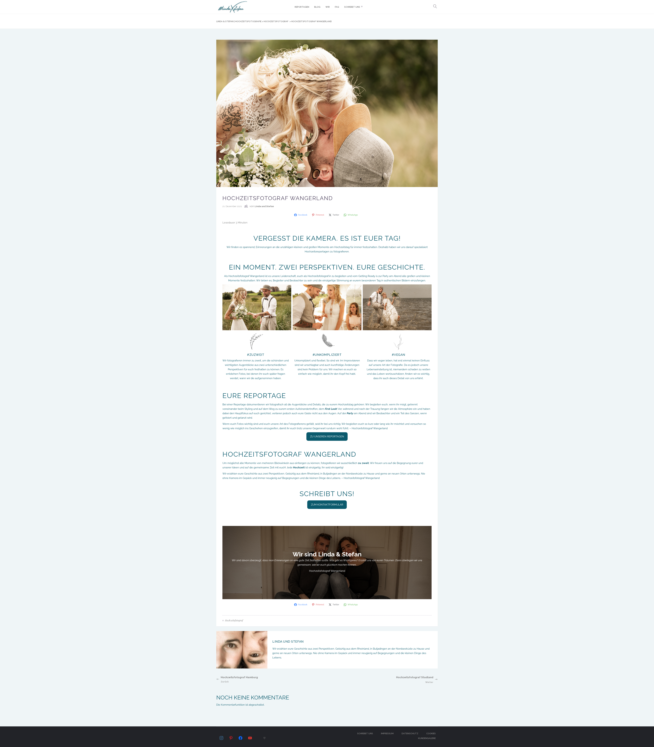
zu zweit (363, 463)
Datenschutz (410, 733)
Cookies (431, 733)
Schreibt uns (365, 733)
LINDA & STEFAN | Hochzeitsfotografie (238, 21)
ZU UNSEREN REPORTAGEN (327, 436)
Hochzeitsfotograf (276, 21)
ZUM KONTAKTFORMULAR (327, 504)
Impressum (387, 733)
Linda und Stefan (264, 206)
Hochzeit (299, 467)
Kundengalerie (427, 738)
